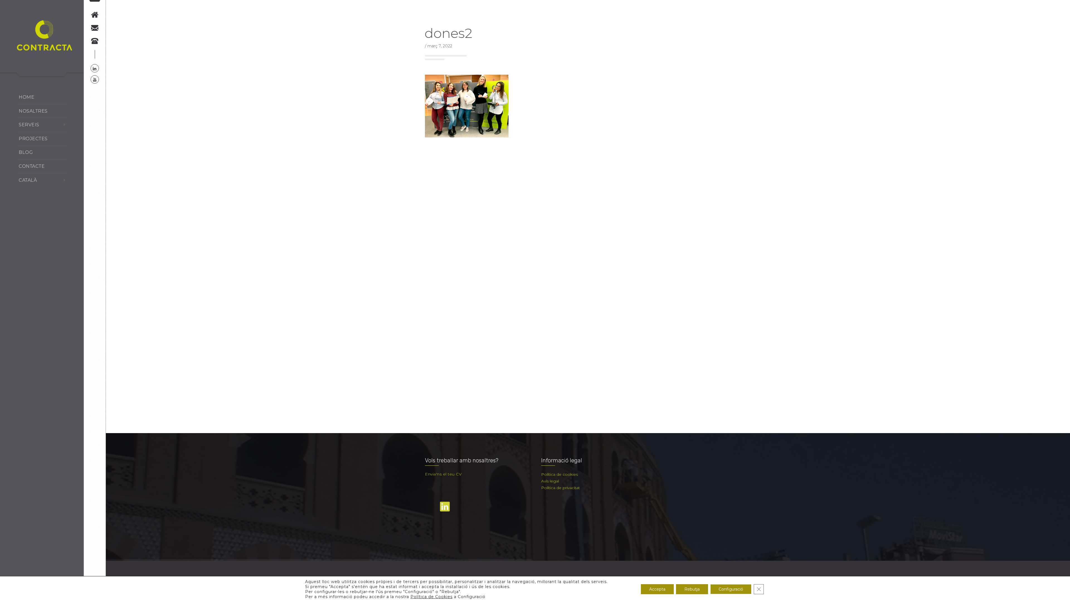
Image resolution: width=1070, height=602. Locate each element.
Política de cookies (559, 474)
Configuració (731, 589)
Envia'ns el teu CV (443, 474)
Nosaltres (33, 111)
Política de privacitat (560, 487)
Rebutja (692, 589)
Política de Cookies (431, 596)
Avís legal (550, 481)
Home (26, 97)
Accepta (657, 589)
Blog (26, 152)
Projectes (33, 138)
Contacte (32, 166)
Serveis (29, 124)
